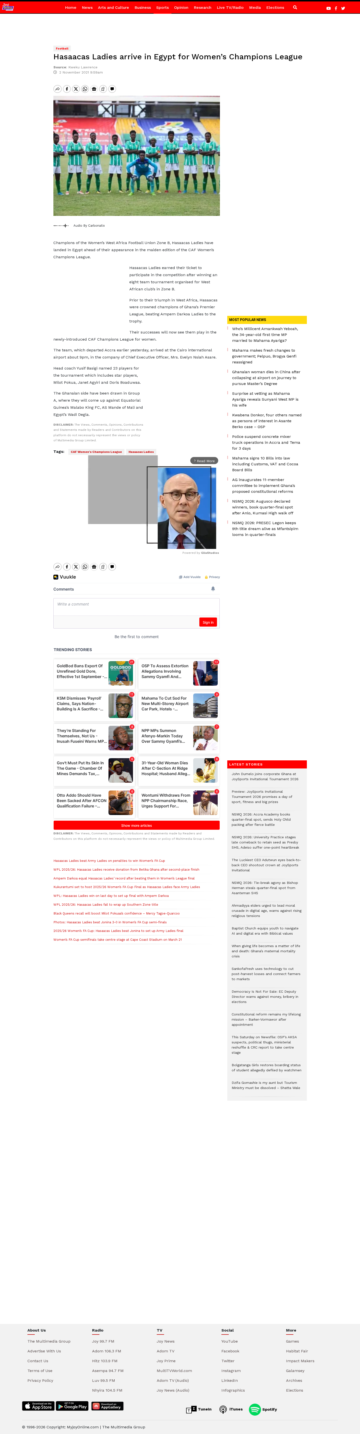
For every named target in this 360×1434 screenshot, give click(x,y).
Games (292, 1341)
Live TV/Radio (230, 7)
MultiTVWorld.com (174, 1370)
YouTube (229, 1341)
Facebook (230, 1351)
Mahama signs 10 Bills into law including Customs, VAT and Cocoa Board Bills (265, 464)
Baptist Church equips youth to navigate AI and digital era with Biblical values (265, 933)
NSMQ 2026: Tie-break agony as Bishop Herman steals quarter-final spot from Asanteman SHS (265, 890)
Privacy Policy (40, 1380)
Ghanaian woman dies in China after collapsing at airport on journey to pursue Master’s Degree (266, 378)
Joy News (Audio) (173, 1390)
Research (202, 7)
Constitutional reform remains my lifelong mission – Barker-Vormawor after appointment (266, 1022)
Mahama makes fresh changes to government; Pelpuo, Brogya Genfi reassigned (264, 356)
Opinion (181, 7)
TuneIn (204, 1409)
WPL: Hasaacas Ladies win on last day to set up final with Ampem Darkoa (111, 896)
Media (255, 7)
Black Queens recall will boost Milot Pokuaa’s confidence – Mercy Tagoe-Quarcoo (116, 913)
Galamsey (295, 1370)
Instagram (231, 1370)
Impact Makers (300, 1361)
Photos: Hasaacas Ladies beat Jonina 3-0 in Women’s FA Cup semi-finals (110, 922)
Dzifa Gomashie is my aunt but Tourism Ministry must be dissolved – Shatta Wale (266, 1088)
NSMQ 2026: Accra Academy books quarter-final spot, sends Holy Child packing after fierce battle (261, 822)
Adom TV (165, 1351)
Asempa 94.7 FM (108, 1370)
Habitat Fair (297, 1351)
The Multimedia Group (49, 1341)
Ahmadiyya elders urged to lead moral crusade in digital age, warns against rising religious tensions (266, 913)
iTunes (235, 1409)
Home (70, 7)
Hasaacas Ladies (141, 452)
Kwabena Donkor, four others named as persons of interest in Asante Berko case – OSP (267, 421)
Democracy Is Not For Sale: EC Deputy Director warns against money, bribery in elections (265, 999)
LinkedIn (229, 1380)
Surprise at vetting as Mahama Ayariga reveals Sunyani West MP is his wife (265, 399)
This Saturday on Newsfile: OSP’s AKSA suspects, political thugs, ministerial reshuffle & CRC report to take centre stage (264, 1047)
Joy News (166, 1341)
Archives (294, 1380)
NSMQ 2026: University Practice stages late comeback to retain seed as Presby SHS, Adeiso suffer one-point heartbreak (265, 844)
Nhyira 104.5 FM (107, 1390)
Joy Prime (166, 1361)
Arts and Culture (113, 7)
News (87, 7)
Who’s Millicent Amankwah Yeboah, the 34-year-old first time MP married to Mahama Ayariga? (265, 334)
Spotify (269, 1409)
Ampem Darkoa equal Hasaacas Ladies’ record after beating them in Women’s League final (124, 878)
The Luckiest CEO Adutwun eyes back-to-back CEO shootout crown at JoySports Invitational (266, 867)
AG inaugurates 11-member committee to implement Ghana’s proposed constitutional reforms (263, 485)
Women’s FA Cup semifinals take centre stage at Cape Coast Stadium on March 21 (117, 939)
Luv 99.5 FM (103, 1380)
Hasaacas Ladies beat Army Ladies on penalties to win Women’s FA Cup (109, 861)
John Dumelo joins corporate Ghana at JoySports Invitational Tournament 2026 (265, 779)
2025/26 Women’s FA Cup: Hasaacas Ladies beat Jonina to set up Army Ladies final (118, 931)
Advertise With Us (44, 1351)
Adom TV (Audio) (173, 1380)
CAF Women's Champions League (96, 452)
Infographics (233, 1390)
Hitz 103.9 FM (105, 1361)
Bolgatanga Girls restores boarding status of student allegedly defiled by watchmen (266, 1070)
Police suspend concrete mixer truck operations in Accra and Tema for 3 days (266, 442)
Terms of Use (39, 1370)
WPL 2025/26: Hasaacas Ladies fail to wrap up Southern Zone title (106, 904)
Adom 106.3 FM (106, 1351)
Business (142, 7)
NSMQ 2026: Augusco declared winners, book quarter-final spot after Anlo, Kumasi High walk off (262, 507)
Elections (275, 7)
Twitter (228, 1361)
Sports (162, 7)
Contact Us (37, 1361)
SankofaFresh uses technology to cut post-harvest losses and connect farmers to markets (266, 976)
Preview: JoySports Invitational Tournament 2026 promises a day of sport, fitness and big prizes (262, 799)
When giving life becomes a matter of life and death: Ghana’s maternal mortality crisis (266, 953)
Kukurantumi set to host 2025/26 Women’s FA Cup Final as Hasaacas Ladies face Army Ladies (126, 887)
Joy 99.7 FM (103, 1341)
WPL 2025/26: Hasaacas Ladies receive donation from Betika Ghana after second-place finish (126, 869)
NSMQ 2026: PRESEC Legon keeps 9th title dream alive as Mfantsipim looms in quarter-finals (265, 528)
